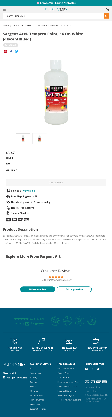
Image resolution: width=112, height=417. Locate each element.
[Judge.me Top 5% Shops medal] (92, 321)
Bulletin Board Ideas (65, 368)
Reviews (33, 382)
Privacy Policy (90, 391)
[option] (23, 138)
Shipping (33, 377)
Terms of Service (37, 400)
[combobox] (53, 16)
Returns (33, 386)
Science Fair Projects (65, 395)
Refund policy (35, 404)
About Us (34, 391)
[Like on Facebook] (11, 51)
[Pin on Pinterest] (5, 51)
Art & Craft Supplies (22, 25)
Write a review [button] (37, 289)
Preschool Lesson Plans (67, 386)
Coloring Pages (63, 373)
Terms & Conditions (93, 387)
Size (8, 164)
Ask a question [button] (74, 289)
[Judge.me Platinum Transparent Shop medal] (67, 321)
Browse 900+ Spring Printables (58, 3)
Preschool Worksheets (66, 391)
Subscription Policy (38, 409)
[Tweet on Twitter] (17, 51)
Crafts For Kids (63, 377)
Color (9, 158)
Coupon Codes (36, 395)
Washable (11, 170)
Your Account (35, 373)
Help (32, 368)
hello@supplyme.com (17, 378)
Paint (66, 25)
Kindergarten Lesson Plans (68, 382)
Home (6, 25)
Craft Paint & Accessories (47, 25)
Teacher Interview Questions (69, 400)
